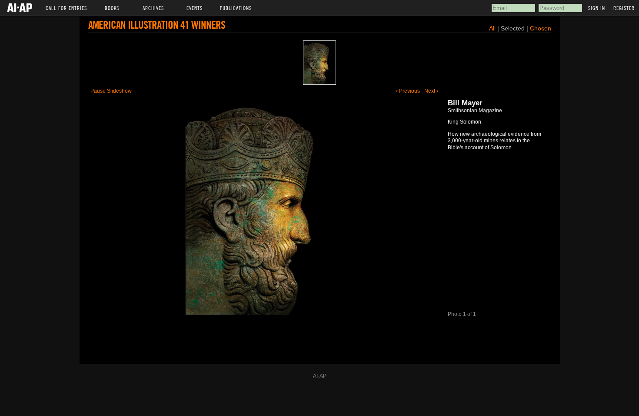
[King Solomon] (319, 62)
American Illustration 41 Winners (156, 24)
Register (624, 7)
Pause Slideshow (111, 91)
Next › (431, 91)
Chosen (540, 28)
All (492, 28)
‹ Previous (408, 91)
